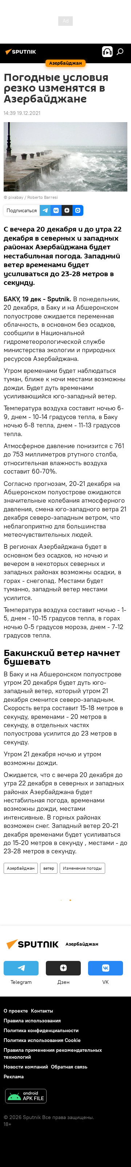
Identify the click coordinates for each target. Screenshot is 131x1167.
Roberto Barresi (42, 197)
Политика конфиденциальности (41, 1030)
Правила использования (32, 1020)
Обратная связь (69, 1066)
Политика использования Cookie (42, 1040)
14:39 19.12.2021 (22, 113)
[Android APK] (26, 1097)
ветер (48, 868)
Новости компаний (26, 1066)
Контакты (42, 1010)
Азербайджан (21, 868)
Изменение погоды (82, 868)
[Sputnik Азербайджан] (22, 54)
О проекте (16, 1010)
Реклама (14, 1076)
